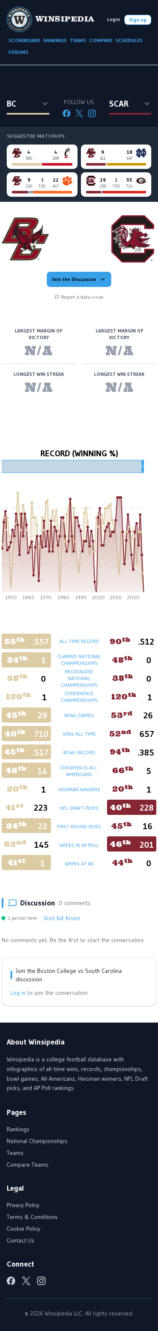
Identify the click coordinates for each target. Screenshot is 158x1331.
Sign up (138, 19)
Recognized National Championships (79, 678)
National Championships (37, 1141)
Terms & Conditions (32, 1217)
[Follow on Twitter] (79, 113)
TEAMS (78, 40)
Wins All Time (79, 734)
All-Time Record (79, 641)
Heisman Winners (79, 789)
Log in (18, 992)
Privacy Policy (23, 1205)
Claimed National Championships (79, 659)
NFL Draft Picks (79, 808)
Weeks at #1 (79, 863)
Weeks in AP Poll (79, 845)
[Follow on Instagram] (92, 113)
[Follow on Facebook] (66, 113)
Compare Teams (27, 1164)
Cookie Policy (23, 1228)
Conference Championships (79, 696)
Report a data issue (82, 297)
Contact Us (21, 1240)
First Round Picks (79, 826)
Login (113, 19)
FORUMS (18, 52)
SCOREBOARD (24, 40)
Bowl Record (79, 752)
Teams (15, 1153)
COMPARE (100, 40)
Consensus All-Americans (79, 770)
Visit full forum (62, 918)
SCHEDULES (128, 40)
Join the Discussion (74, 279)
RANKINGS (55, 40)
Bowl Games (79, 715)
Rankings (18, 1129)
